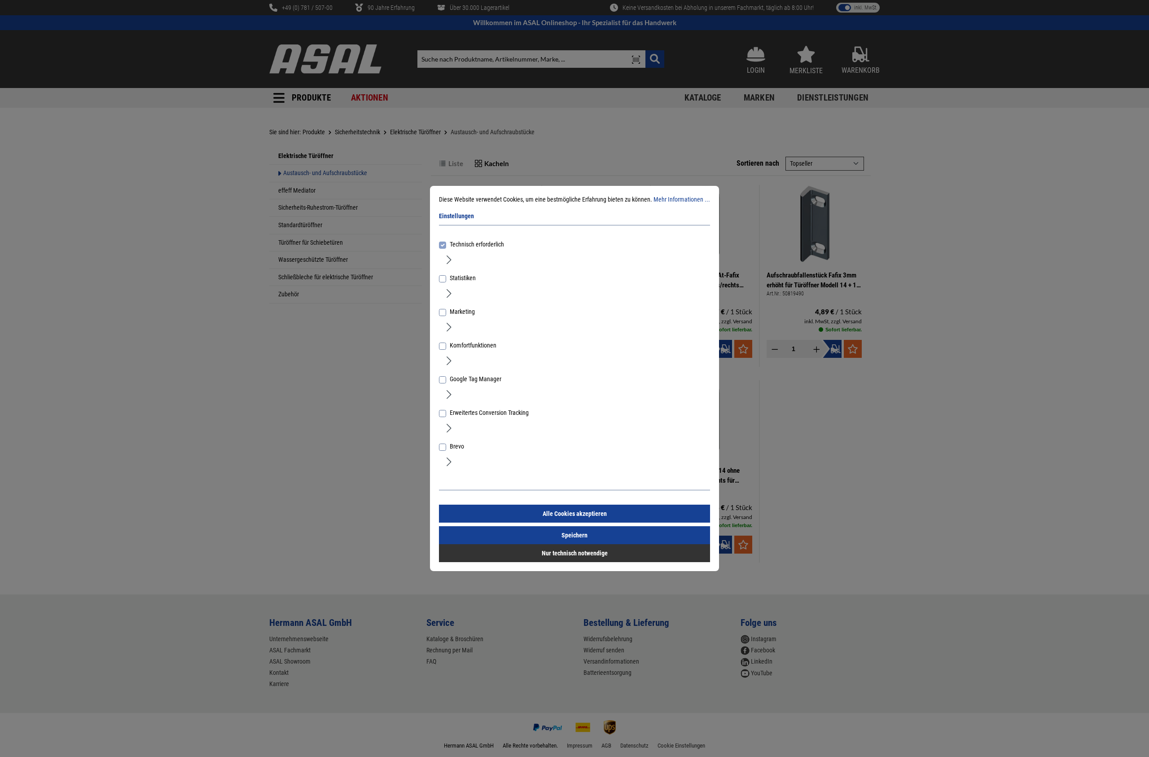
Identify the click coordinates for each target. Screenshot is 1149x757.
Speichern (574, 535)
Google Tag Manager (475, 379)
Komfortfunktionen (473, 345)
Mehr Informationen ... (681, 199)
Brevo (457, 446)
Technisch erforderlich (477, 244)
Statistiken (463, 278)
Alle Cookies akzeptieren (575, 513)
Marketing (462, 311)
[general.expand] (449, 259)
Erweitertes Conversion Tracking (489, 412)
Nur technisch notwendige (575, 553)
